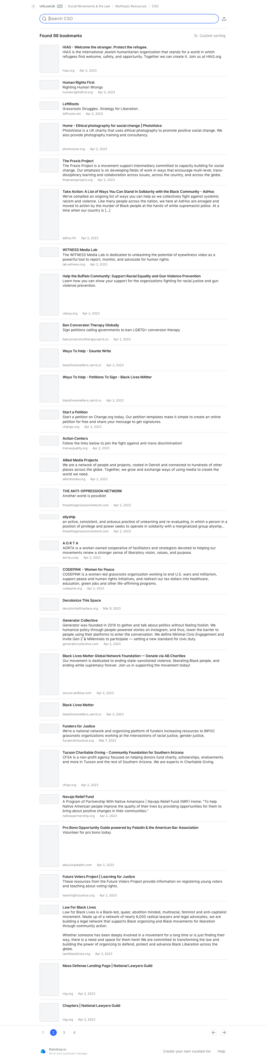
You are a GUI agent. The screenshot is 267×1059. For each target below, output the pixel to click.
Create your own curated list (187, 1051)
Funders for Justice (52, 722)
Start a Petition (48, 408)
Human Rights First (52, 79)
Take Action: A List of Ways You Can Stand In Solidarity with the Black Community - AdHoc (112, 188)
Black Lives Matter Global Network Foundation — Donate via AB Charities (97, 652)
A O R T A (44, 539)
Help (221, 1051)
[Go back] (33, 6)
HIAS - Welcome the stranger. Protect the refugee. (78, 43)
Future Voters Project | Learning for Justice (72, 873)
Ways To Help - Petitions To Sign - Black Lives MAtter (81, 373)
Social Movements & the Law (89, 6)
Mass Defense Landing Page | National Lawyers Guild (81, 962)
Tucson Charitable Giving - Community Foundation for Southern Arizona (96, 749)
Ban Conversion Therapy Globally (64, 321)
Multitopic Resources (131, 6)
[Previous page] (213, 1032)
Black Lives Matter (51, 701)
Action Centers (48, 435)
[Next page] (224, 1032)
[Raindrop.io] (43, 1051)
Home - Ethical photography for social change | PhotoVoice (85, 122)
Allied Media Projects (53, 456)
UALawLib (51, 6)
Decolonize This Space (55, 597)
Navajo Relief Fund (51, 793)
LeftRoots (44, 100)
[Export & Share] (224, 18)
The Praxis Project (51, 157)
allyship (42, 513)
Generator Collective (53, 617)
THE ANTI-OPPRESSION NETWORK (65, 487)
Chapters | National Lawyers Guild (64, 1002)
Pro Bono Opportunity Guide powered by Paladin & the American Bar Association (103, 824)
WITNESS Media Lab (53, 246)
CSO (155, 6)
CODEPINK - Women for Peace (61, 566)
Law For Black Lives (52, 903)
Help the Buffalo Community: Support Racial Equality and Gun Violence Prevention (105, 272)
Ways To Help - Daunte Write (60, 347)
